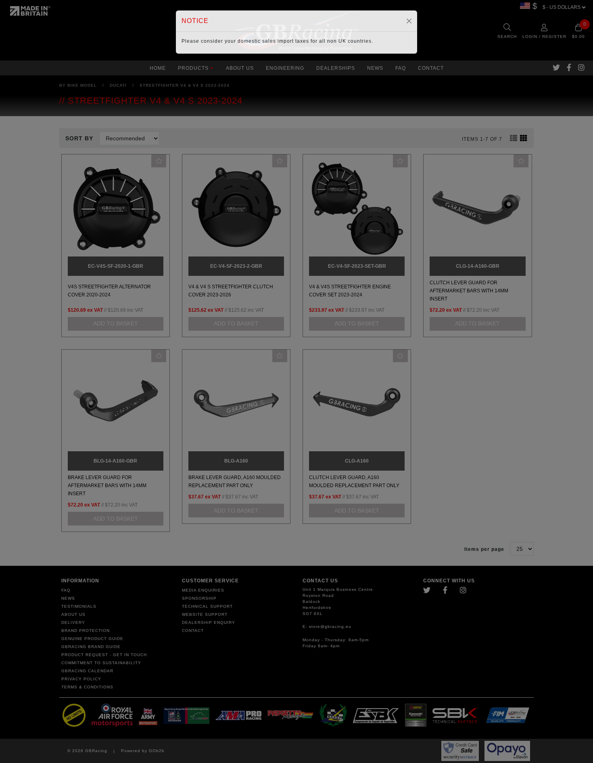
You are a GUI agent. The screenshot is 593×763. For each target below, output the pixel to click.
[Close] (409, 21)
